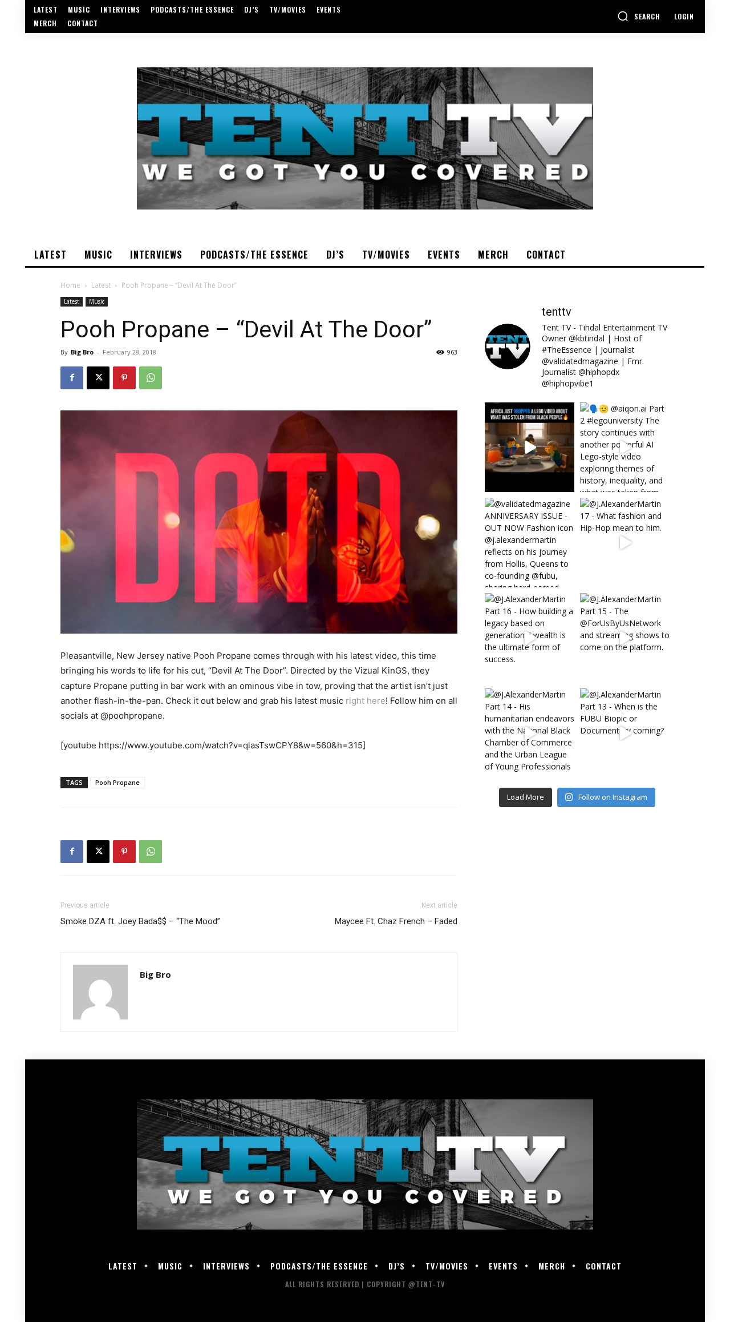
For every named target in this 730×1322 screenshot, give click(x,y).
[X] (98, 377)
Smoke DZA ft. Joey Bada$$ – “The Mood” (140, 921)
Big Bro (82, 352)
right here (366, 700)
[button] (638, 16)
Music (96, 301)
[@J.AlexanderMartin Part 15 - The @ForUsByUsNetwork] (625, 638)
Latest (101, 285)
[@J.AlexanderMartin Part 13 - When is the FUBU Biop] (625, 733)
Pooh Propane (117, 782)
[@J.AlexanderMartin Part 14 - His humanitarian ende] (529, 733)
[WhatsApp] (150, 377)
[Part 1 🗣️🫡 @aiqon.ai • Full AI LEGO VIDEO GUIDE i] (529, 447)
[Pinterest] (124, 377)
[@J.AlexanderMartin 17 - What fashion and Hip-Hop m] (625, 542)
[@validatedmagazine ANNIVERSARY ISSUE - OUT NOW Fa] (529, 542)
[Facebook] (71, 377)
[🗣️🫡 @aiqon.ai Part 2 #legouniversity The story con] (625, 447)
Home (70, 285)
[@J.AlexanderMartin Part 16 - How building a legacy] (529, 638)
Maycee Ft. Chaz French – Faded (396, 921)
